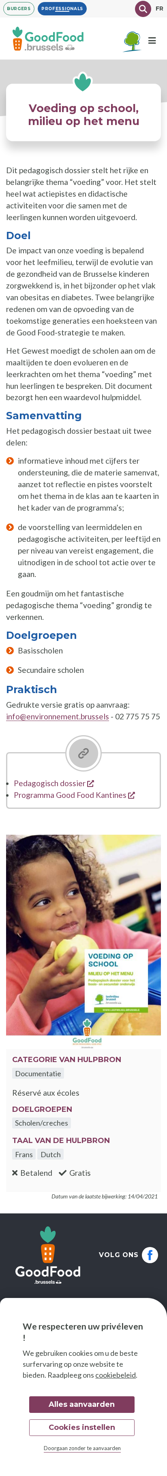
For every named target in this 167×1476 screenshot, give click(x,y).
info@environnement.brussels (57, 716)
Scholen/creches (41, 1122)
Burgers (19, 8)
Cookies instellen (82, 1427)
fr (160, 8)
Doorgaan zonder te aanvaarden (82, 1448)
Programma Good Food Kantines (74, 795)
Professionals (62, 8)
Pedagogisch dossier (54, 783)
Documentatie (38, 1073)
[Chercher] (143, 9)
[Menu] (152, 40)
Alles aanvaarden (82, 1404)
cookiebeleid (115, 1374)
